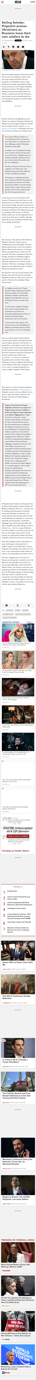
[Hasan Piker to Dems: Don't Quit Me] (18, 950)
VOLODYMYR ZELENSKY (23, 614)
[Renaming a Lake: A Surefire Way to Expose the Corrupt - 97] (18, 1354)
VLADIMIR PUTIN (8, 614)
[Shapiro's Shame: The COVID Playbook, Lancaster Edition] (18, 1185)
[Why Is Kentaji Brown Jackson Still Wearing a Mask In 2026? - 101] (18, 1252)
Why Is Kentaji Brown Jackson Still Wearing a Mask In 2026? (15, 1265)
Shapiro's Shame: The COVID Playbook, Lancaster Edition (16, 1198)
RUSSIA (17, 610)
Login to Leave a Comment (18, 836)
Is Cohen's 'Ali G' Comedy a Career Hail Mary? (15, 1060)
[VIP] (32, 2)
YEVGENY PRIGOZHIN (9, 618)
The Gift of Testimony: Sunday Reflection (16, 997)
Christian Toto (7, 1067)
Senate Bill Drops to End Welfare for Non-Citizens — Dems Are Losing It (16, 1334)
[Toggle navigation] (2, 2)
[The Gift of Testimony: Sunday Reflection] (18, 984)
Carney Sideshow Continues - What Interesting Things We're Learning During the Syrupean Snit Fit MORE (19, 916)
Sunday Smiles (12, 891)
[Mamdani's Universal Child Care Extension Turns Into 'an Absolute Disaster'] (18, 1147)
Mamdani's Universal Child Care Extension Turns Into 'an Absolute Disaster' (18, 930)
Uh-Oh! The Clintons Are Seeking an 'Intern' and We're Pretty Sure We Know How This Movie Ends (17, 1300)
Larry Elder (6, 969)
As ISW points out (24, 389)
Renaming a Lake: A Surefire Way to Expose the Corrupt (16, 1368)
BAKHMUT (10, 610)
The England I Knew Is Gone (16, 908)
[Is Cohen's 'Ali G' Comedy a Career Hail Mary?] (18, 1048)
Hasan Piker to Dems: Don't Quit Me (19, 922)
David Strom (6, 1204)
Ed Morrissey (8, 40)
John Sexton (6, 1169)
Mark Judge (6, 1103)
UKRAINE (25, 610)
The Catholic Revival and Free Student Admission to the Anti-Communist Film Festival (16, 1095)
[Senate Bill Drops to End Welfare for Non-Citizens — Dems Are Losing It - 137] (18, 1321)
